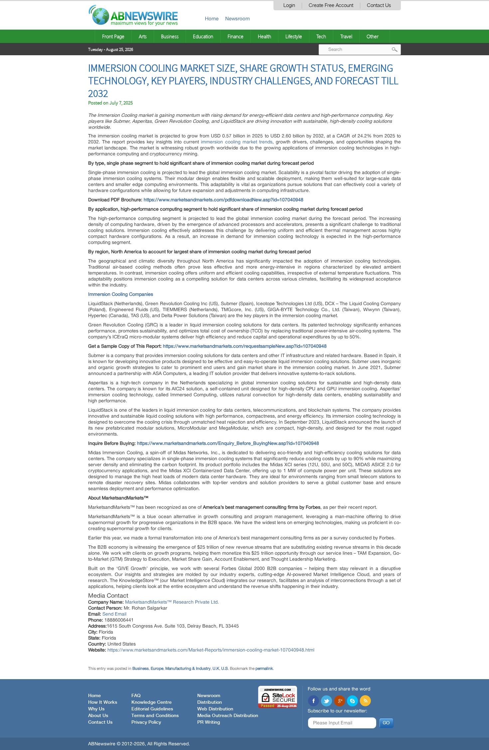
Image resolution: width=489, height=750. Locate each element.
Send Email (114, 614)
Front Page (113, 36)
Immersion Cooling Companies (120, 294)
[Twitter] (326, 701)
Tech (321, 36)
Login (289, 5)
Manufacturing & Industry (188, 668)
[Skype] (352, 701)
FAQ (136, 695)
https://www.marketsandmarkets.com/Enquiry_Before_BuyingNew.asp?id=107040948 (228, 443)
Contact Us (379, 5)
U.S (224, 668)
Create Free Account (331, 5)
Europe (157, 668)
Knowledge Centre (151, 702)
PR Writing (208, 722)
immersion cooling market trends (236, 141)
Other (373, 36)
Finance (236, 36)
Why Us (96, 709)
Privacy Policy (146, 722)
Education (203, 36)
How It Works (102, 702)
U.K (216, 668)
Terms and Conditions (155, 715)
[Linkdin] (339, 701)
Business (170, 36)
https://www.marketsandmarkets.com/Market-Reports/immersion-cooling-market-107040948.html (210, 650)
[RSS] (365, 701)
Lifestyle (293, 36)
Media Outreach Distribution (227, 715)
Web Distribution (215, 709)
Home (212, 18)
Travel (346, 36)
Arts (143, 36)
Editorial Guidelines (152, 709)
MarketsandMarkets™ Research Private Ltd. (172, 602)
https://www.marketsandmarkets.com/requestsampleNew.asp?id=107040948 (245, 346)
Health (264, 36)
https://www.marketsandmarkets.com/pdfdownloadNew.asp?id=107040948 (223, 199)
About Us (98, 715)
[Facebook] (313, 701)
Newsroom (237, 18)
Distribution (209, 702)
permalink (264, 668)
